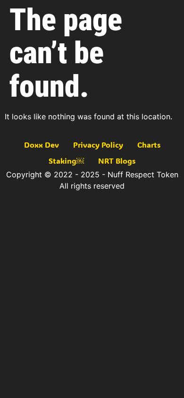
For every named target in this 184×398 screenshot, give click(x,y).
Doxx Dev (41, 144)
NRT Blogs (116, 161)
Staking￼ (66, 161)
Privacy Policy (98, 144)
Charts (148, 144)
